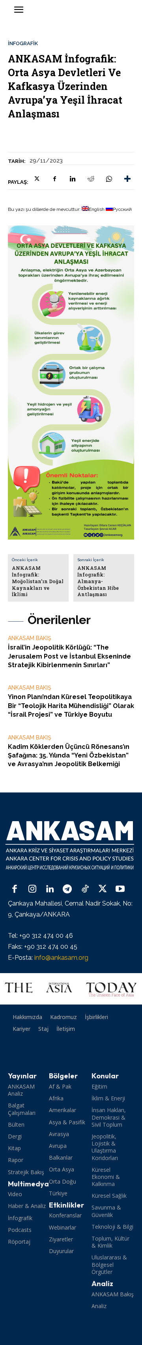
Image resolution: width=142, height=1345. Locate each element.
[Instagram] (32, 890)
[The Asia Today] (71, 989)
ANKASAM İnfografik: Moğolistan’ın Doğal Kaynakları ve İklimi (38, 581)
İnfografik (23, 43)
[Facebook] (54, 179)
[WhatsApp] (109, 179)
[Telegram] (68, 890)
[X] (36, 179)
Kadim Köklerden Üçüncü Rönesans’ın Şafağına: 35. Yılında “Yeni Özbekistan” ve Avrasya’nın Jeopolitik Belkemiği (68, 755)
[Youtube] (120, 890)
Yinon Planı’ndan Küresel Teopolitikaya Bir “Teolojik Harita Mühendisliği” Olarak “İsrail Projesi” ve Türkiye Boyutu (71, 705)
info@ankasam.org (61, 957)
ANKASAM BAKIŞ (29, 638)
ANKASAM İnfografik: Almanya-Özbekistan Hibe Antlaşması (98, 581)
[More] (127, 179)
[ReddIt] (91, 179)
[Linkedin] (72, 179)
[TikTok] (85, 890)
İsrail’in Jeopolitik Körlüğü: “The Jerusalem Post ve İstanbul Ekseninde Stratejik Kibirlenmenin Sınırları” (69, 656)
